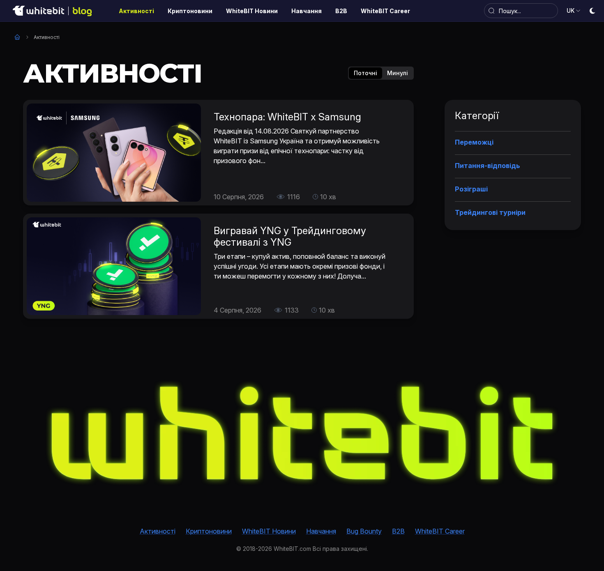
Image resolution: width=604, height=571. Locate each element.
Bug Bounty (364, 531)
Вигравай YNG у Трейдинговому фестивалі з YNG (290, 236)
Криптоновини (209, 531)
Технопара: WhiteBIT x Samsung (287, 117)
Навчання (321, 531)
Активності (157, 531)
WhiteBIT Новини (269, 531)
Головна (17, 37)
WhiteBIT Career (440, 531)
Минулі (397, 72)
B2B (398, 531)
